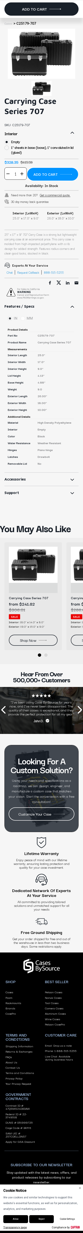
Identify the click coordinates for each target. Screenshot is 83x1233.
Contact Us (13, 1067)
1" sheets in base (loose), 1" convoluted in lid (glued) (42, 150)
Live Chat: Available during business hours (59, 1058)
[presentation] (3, 710)
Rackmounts (13, 1002)
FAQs (9, 1056)
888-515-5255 (54, 272)
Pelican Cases (53, 992)
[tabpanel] (41, 54)
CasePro (11, 1013)
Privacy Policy (14, 1078)
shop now (28, 640)
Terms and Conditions (20, 1072)
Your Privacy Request (18, 1083)
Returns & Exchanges (19, 1051)
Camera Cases (54, 1008)
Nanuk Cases (53, 997)
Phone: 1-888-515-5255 (61, 1050)
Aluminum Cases (55, 1013)
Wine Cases (52, 1018)
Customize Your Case (34, 814)
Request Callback (28, 272)
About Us (11, 1062)
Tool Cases (51, 1002)
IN (15, 318)
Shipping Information (19, 1046)
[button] (39, 655)
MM (30, 318)
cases (8, 23)
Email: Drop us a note (58, 1045)
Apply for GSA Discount (20, 1141)
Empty (15, 141)
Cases (9, 992)
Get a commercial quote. (55, 195)
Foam (9, 997)
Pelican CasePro (55, 1024)
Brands (10, 1008)
